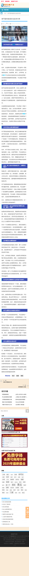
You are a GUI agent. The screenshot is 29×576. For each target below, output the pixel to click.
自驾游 (17, 487)
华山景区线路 (5, 511)
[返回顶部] (27, 516)
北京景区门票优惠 (20, 404)
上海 (3, 474)
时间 (20, 482)
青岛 (19, 492)
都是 (24, 114)
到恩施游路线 (5, 394)
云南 (15, 474)
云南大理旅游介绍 (7, 382)
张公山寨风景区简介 (7, 509)
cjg (5, 23)
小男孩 (14, 545)
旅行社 (16, 482)
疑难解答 (15, 538)
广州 (7, 479)
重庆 (3, 492)
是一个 (8, 485)
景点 (19, 484)
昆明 (24, 482)
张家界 (12, 479)
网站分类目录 (24, 536)
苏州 (22, 487)
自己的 (12, 487)
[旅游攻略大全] (14, 5)
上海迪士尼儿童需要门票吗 (22, 397)
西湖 (7, 490)
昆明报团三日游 (22, 387)
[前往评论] (27, 512)
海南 (3, 487)
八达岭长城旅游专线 (7, 516)
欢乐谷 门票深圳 (6, 504)
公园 (3, 477)
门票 (11, 492)
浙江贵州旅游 (5, 506)
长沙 (7, 492)
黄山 (23, 492)
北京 (7, 477)
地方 (4, 75)
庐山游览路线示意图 (7, 397)
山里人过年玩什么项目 (21, 394)
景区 (13, 484)
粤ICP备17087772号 (21, 538)
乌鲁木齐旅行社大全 (7, 404)
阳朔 (16, 492)
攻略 (3, 482)
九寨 (12, 474)
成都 (22, 479)
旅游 (5, 13)
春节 (3, 485)
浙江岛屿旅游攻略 (6, 502)
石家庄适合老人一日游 (7, 524)
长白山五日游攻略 (20, 402)
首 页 (2, 1)
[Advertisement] (14, 561)
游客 (7, 487)
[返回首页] (27, 508)
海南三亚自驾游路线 (7, 402)
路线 (26, 490)
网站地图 (10, 538)
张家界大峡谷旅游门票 (7, 514)
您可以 (17, 479)
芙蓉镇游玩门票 (6, 521)
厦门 (15, 477)
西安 (3, 490)
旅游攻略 (7, 1)
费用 (22, 490)
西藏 (11, 490)
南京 (12, 477)
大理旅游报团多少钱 (7, 399)
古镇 (19, 477)
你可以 (21, 474)
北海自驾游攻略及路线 (7, 519)
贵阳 (18, 490)
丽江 (8, 474)
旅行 (12, 482)
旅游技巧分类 (14, 1)
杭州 (25, 485)
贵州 (14, 490)
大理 (3, 479)
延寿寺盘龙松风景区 (20, 399)
